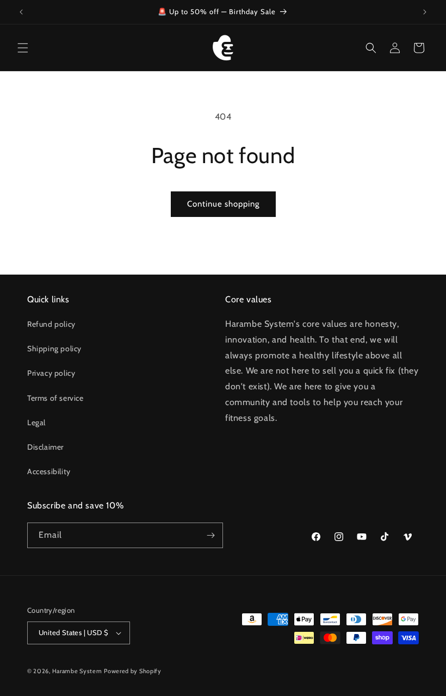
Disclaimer (45, 447)
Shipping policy (54, 348)
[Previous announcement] (21, 12)
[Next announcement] (425, 12)
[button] (23, 48)
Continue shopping (223, 204)
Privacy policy (51, 373)
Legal (36, 422)
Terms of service (55, 398)
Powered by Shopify (133, 671)
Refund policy (51, 324)
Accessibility (49, 471)
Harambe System (77, 671)
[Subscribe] (210, 535)
